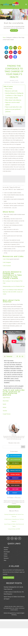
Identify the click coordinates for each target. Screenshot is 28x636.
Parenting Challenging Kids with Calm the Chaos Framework (13, 588)
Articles (5, 554)
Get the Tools (14, 30)
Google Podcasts (6, 414)
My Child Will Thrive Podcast (7, 185)
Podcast (22, 82)
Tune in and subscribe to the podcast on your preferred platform (13, 109)
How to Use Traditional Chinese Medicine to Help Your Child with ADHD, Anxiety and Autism (13, 292)
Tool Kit (6, 549)
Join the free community (14, 506)
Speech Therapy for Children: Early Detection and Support (14, 597)
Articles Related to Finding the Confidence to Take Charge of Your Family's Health (14, 95)
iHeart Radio (6, 400)
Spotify (4, 404)
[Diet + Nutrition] (11, 49)
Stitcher (4, 407)
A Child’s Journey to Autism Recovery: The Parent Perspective (14, 593)
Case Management (15, 82)
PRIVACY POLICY (20, 606)
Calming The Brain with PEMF (14, 528)
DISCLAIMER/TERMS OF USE (9, 608)
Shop (5, 560)
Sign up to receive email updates (12, 103)
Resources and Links (11, 91)
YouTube (5, 410)
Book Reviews (8, 82)
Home (4, 37)
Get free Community (8, 577)
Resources (6, 558)
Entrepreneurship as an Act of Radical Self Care (13, 286)
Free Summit (7, 551)
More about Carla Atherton (13, 100)
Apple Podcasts (6, 397)
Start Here (6, 547)
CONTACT (16, 608)
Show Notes (8, 88)
